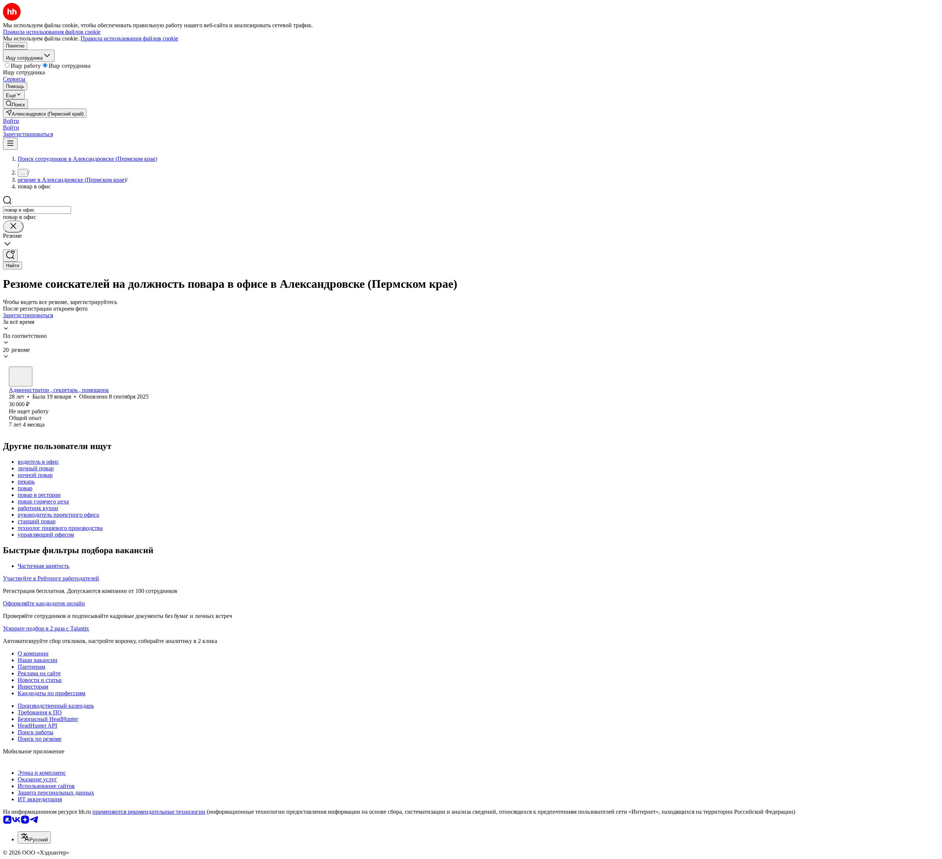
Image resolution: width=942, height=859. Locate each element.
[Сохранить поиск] (10, 256)
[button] (11, 121)
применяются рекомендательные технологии (148, 812)
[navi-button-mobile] (10, 144)
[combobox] (37, 210)
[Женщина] (20, 376)
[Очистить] (13, 226)
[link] (15, 104)
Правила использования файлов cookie (129, 38)
